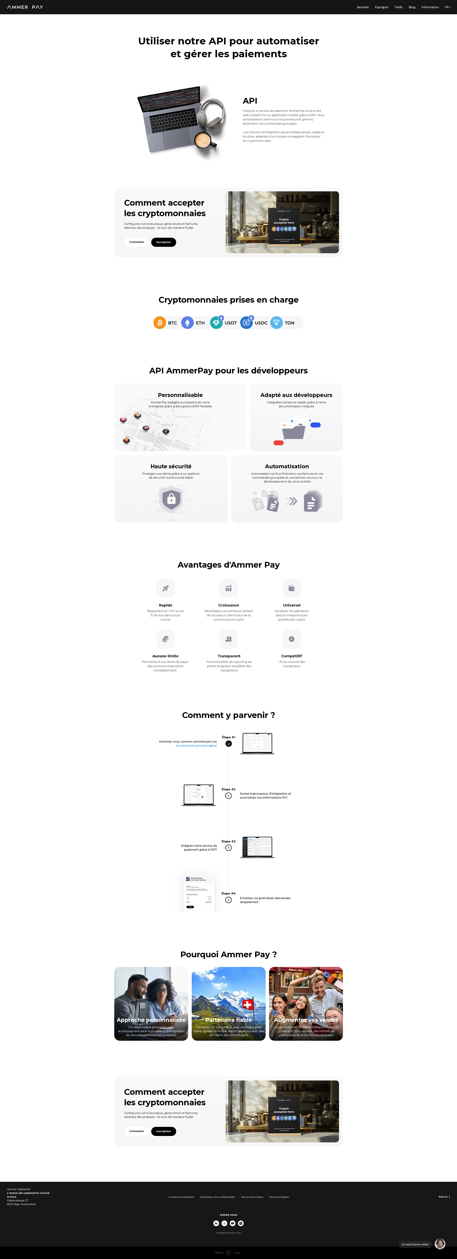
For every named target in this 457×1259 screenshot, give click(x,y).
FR (447, 7)
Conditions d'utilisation (181, 1197)
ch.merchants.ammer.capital (196, 745)
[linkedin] (216, 1223)
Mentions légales (279, 1197)
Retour (443, 1196)
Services (363, 7)
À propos (381, 7)
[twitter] (224, 1223)
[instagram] (241, 1223)
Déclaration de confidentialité (217, 1197)
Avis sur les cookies (252, 1197)
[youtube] (232, 1223)
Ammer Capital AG (18, 1189)
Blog (412, 7)
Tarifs (398, 7)
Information (430, 7)
